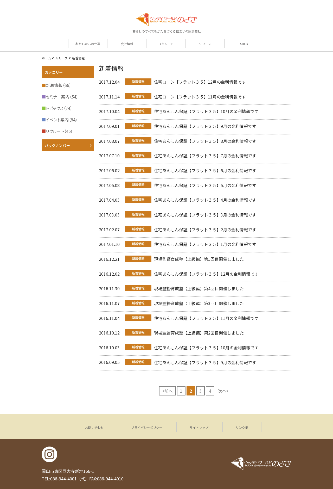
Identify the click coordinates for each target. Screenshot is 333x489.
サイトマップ (199, 427)
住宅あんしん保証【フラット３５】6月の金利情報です (205, 170)
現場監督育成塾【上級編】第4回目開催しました (199, 288)
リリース (205, 43)
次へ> (223, 391)
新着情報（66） (56, 85)
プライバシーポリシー (146, 427)
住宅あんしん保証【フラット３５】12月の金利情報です (206, 274)
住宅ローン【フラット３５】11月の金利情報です (200, 97)
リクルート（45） (57, 131)
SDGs (244, 43)
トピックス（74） (57, 108)
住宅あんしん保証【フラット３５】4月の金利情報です (205, 200)
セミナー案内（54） (60, 97)
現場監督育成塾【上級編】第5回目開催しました (199, 259)
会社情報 (127, 43)
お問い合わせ (94, 427)
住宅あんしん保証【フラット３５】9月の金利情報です (205, 126)
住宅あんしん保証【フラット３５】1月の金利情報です (205, 244)
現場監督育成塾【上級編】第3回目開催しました (199, 303)
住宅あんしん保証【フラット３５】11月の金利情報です (206, 318)
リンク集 (242, 427)
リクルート (166, 43)
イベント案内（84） (60, 119)
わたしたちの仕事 (87, 43)
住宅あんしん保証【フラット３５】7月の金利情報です (205, 155)
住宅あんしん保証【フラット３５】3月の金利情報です (205, 215)
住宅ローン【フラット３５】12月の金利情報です (200, 82)
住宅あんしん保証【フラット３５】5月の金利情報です (205, 185)
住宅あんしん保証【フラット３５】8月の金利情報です (205, 141)
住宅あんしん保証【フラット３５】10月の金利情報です (206, 111)
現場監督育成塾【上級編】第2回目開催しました (199, 333)
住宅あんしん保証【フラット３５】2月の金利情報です (205, 229)
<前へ (167, 391)
